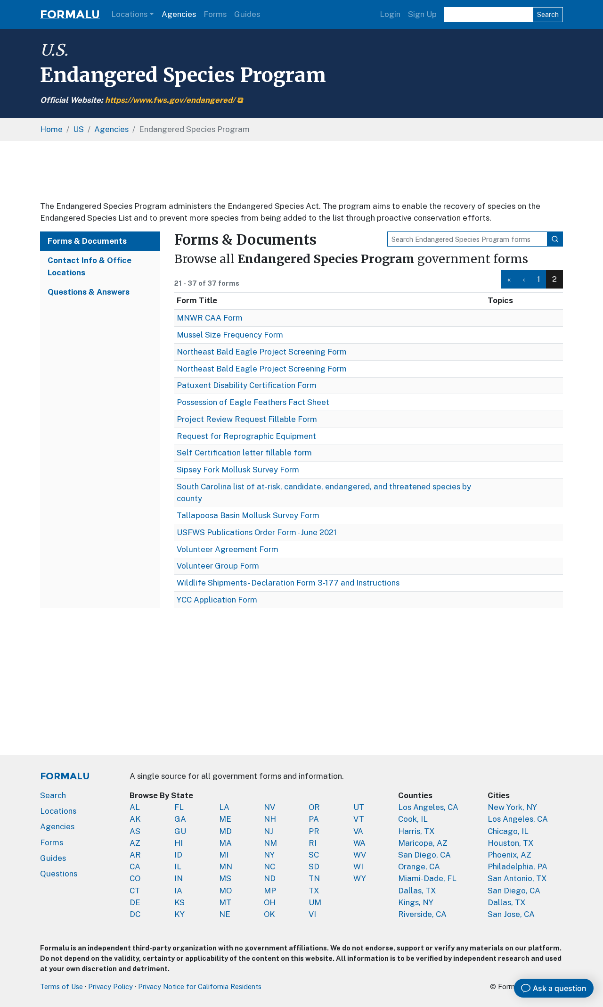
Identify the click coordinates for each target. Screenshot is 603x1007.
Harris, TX (416, 831)
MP (270, 890)
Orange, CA (419, 866)
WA (359, 843)
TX (314, 890)
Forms (215, 14)
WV (359, 854)
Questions (58, 873)
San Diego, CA (424, 854)
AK (135, 819)
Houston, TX (511, 843)
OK (269, 914)
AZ (135, 843)
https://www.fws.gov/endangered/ (170, 100)
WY (359, 878)
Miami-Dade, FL (427, 878)
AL (135, 807)
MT (225, 902)
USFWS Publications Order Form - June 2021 (257, 532)
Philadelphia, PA (517, 866)
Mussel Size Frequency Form (230, 334)
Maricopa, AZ (423, 843)
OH (270, 902)
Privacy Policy (110, 986)
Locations (129, 14)
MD (225, 831)
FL (179, 807)
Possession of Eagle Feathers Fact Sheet (253, 402)
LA (224, 807)
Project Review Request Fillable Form (247, 419)
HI (178, 843)
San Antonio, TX (517, 878)
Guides (247, 14)
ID (178, 854)
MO (225, 890)
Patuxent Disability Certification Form (247, 385)
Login (390, 14)
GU (180, 831)
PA (314, 819)
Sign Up (422, 14)
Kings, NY (415, 902)
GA (180, 819)
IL (177, 866)
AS (135, 831)
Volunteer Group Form (218, 565)
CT (135, 890)
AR (135, 854)
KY (179, 914)
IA (178, 890)
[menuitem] (509, 279)
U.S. (54, 50)
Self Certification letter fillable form (244, 452)
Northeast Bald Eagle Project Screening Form (262, 351)
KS (179, 902)
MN (225, 866)
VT (358, 819)
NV (269, 807)
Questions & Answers (89, 292)
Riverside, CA (422, 914)
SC (314, 854)
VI (312, 914)
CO (135, 878)
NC (269, 866)
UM (315, 902)
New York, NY (512, 807)
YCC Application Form (217, 599)
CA (135, 866)
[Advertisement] (301, 171)
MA (225, 843)
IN (178, 878)
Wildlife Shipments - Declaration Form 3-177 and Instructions (288, 582)
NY (269, 854)
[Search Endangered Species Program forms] (555, 239)
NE (224, 914)
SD (314, 866)
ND (270, 878)
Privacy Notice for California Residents (199, 986)
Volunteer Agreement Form (227, 549)
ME (225, 819)
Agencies (179, 14)
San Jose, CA (511, 914)
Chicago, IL (508, 831)
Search (548, 14)
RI (313, 843)
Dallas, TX (417, 890)
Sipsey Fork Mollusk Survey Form (238, 469)
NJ (268, 831)
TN (314, 878)
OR (314, 807)
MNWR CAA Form (210, 317)
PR (314, 831)
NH (270, 819)
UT (358, 807)
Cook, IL (413, 819)
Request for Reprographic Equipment (246, 436)
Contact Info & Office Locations (89, 266)
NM (270, 843)
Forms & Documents (87, 241)
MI (223, 854)
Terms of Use (61, 986)
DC (135, 914)
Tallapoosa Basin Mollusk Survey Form (248, 515)
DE (135, 902)
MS (225, 878)
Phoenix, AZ (509, 854)
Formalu (70, 14)
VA (358, 831)
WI (358, 866)
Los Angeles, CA (428, 807)
